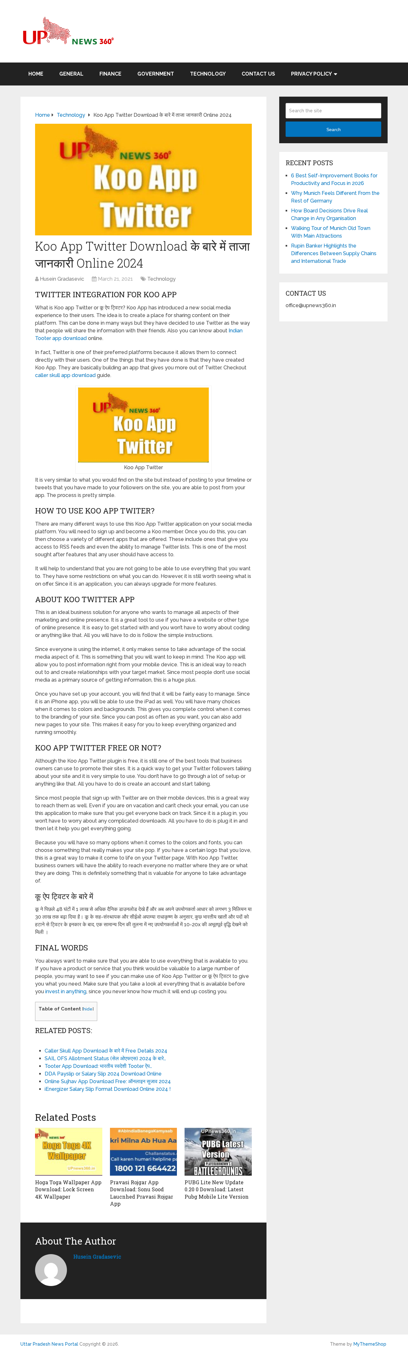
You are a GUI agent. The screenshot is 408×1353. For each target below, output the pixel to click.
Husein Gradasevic (62, 279)
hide (87, 1008)
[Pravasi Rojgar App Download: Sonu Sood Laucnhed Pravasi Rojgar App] (143, 1152)
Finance (110, 74)
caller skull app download (65, 375)
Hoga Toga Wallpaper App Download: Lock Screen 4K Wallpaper (68, 1189)
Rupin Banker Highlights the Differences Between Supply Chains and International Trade (333, 253)
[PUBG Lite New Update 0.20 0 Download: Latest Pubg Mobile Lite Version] (218, 1152)
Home (35, 74)
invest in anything (65, 991)
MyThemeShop (369, 1344)
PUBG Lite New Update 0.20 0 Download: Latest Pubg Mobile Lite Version (217, 1189)
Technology (208, 74)
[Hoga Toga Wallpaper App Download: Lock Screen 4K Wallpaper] (68, 1152)
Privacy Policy (311, 74)
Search (333, 129)
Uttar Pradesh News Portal (49, 1344)
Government (155, 74)
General (71, 74)
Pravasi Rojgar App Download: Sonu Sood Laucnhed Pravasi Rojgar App (141, 1193)
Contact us (258, 74)
